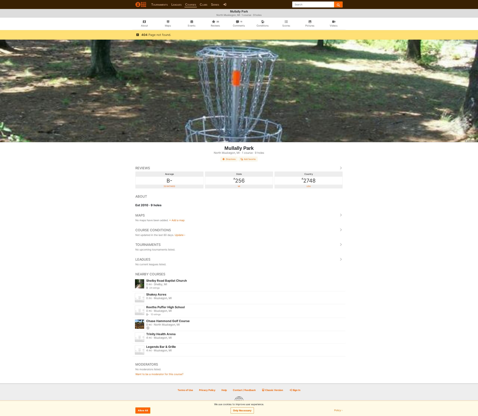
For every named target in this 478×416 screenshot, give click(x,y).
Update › (180, 234)
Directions (231, 159)
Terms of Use (185, 390)
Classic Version (274, 390)
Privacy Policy (207, 390)
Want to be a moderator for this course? (159, 374)
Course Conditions (153, 230)
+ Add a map (176, 220)
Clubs (203, 4)
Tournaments (159, 4)
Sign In (296, 390)
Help (224, 390)
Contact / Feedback (244, 390)
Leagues (176, 4)
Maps (140, 215)
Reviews (142, 168)
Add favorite (250, 159)
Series (215, 4)
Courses (190, 4)
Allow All (143, 410)
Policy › (338, 410)
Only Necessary (242, 410)
